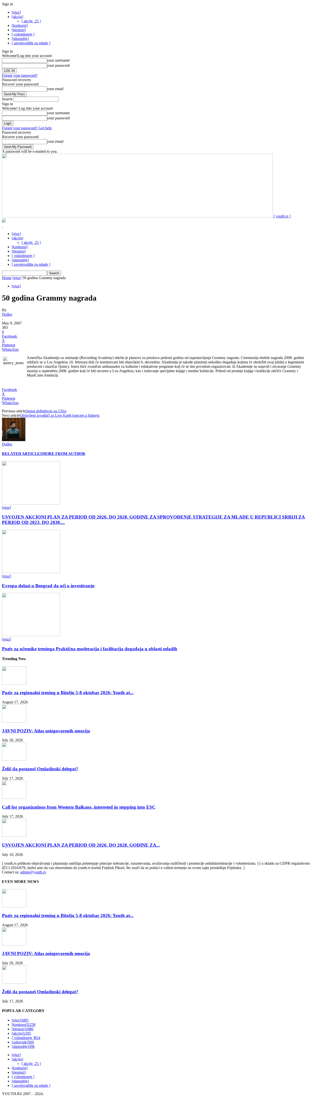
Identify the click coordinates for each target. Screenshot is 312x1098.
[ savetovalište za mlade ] (31, 43)
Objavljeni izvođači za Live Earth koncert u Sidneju (59, 415)
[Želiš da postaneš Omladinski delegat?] (14, 759)
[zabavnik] (23, 1042)
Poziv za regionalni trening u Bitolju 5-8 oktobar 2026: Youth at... (68, 692)
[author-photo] (13, 440)
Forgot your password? (20, 75)
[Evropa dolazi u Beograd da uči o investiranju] (31, 572)
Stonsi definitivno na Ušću (46, 411)
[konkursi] (20, 25)
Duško (7, 314)
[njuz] (16, 12)
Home (6, 278)
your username (58, 60)
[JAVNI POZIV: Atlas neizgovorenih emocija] (14, 721)
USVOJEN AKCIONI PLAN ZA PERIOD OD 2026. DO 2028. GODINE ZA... (81, 845)
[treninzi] (19, 30)
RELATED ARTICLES (22, 454)
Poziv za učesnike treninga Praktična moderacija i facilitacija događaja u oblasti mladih (89, 648)
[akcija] (17, 17)
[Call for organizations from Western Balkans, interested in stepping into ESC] (14, 797)
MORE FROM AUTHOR (63, 454)
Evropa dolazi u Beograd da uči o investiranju (48, 585)
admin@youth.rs (33, 872)
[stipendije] (20, 39)
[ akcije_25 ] (31, 21)
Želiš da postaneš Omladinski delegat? (40, 768)
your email (55, 89)
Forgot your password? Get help (27, 128)
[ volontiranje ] (23, 34)
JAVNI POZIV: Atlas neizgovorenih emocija (46, 730)
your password (58, 65)
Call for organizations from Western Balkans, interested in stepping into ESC (79, 807)
